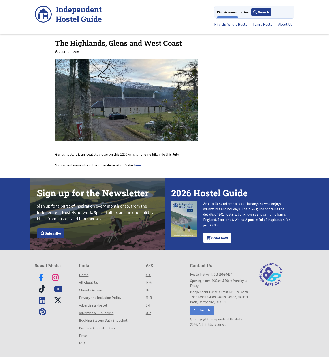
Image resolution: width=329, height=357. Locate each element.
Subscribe (52, 233)
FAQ (82, 343)
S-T (148, 305)
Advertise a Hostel (93, 305)
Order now (219, 238)
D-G (149, 282)
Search (263, 12)
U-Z (148, 313)
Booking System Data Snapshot (103, 320)
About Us (285, 24)
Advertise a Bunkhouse (96, 313)
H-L (148, 290)
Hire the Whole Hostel (231, 24)
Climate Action (90, 290)
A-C (148, 275)
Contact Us (201, 310)
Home (83, 275)
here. (138, 165)
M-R (149, 297)
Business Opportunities (97, 328)
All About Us (88, 282)
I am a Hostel (263, 24)
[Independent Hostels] (68, 15)
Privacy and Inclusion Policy (100, 297)
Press (83, 335)
